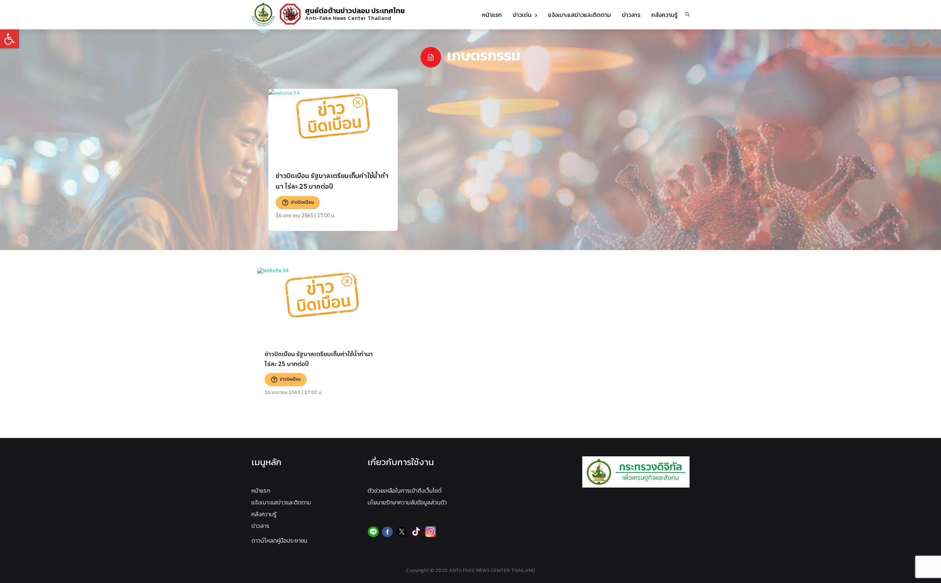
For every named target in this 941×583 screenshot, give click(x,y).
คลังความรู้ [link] (263, 514)
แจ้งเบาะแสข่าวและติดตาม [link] (281, 502)
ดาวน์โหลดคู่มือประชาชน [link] (279, 540)
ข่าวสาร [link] (260, 525)
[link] (9, 38)
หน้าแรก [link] (260, 490)
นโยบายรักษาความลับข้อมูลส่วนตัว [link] (407, 502)
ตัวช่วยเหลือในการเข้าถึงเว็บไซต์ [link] (404, 490)
